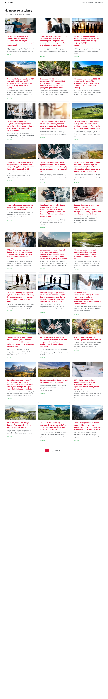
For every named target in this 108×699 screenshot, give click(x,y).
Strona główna (99, 2)
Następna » (58, 450)
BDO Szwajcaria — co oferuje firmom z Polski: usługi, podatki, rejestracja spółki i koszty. (19, 425)
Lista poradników (87, 2)
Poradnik (9, 2)
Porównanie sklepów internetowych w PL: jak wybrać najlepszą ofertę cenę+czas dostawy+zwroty (20, 207)
